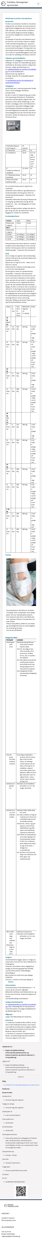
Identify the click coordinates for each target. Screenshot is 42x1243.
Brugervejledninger (8, 1234)
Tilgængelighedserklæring (11, 1236)
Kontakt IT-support (8, 1218)
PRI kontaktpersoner (9, 1220)
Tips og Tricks (6, 1232)
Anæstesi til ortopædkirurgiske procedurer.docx (22, 1085)
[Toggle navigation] (38, 3)
